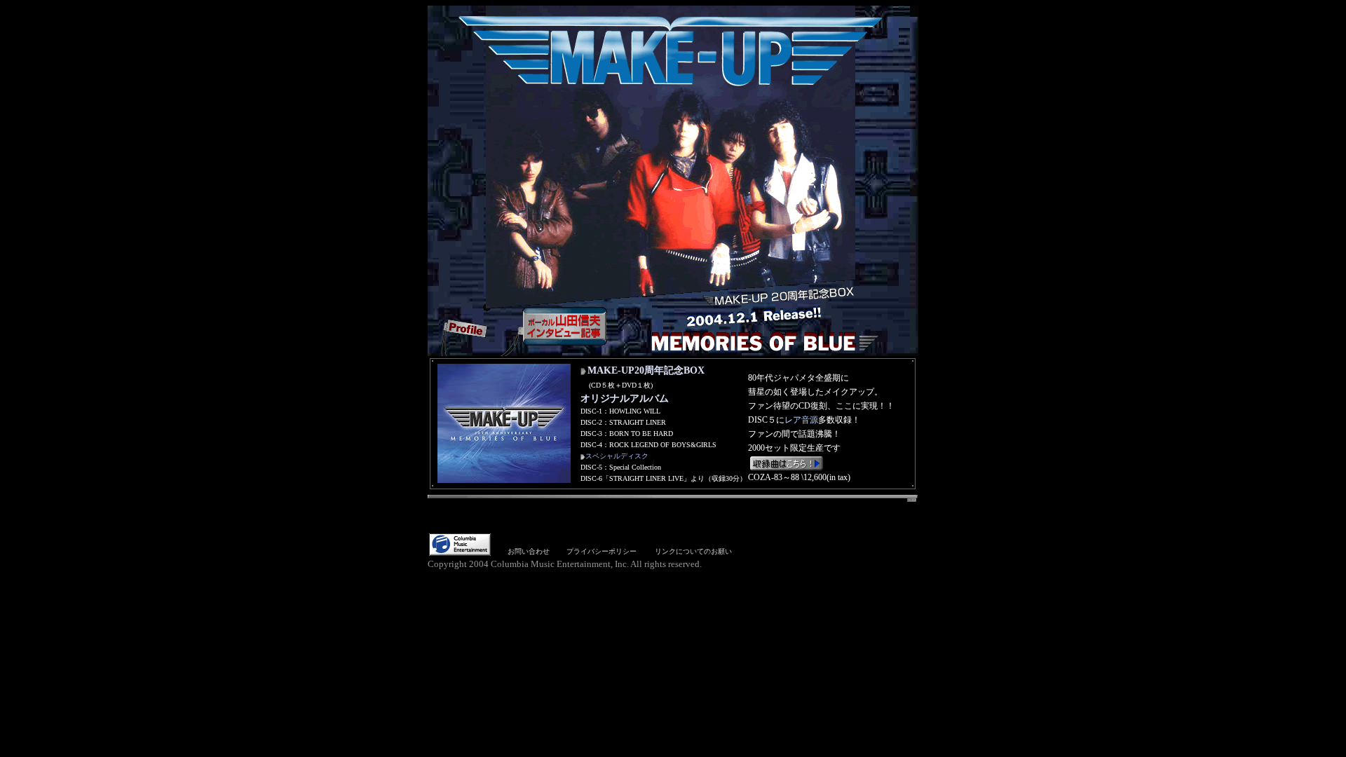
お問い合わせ (529, 551)
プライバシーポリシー (601, 551)
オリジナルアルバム (624, 398)
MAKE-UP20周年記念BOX (646, 370)
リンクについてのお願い (693, 551)
